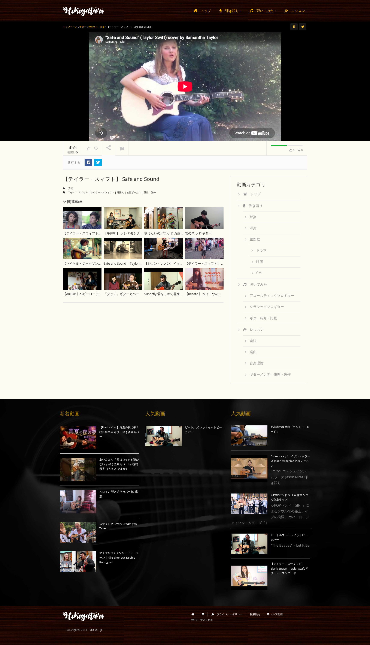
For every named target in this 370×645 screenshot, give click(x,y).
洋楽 (70, 188)
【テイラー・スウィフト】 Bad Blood (90, 233)
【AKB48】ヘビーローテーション (87, 294)
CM (259, 272)
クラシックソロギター (267, 306)
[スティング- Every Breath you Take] (78, 532)
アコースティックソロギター (272, 295)
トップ (204, 10)
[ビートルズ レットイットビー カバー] (163, 436)
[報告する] (122, 148)
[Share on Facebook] (88, 162)
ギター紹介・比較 (263, 318)
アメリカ (83, 192)
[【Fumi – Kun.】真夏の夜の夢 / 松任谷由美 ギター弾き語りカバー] (78, 437)
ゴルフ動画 (276, 614)
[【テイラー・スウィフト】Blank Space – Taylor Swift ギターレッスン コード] (249, 576)
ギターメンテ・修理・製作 (270, 374)
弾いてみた (264, 10)
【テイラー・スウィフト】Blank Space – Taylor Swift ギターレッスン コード (289, 568)
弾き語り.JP (96, 630)
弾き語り (231, 10)
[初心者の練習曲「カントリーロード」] (249, 435)
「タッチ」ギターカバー (121, 294)
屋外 (146, 192)
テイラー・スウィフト (102, 192)
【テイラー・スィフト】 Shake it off (211, 263)
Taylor (72, 192)
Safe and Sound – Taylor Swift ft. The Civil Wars (138, 263)
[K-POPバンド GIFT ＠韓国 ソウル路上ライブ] (249, 504)
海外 (153, 192)
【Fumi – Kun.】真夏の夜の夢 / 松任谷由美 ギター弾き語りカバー (119, 431)
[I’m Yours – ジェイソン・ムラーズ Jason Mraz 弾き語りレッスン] (249, 468)
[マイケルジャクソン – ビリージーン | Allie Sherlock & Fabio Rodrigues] (78, 561)
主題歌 (255, 239)
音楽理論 (256, 363)
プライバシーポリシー (228, 614)
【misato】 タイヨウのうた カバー (210, 294)
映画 (259, 261)
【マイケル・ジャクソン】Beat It (87, 263)
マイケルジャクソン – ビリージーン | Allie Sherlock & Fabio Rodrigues (118, 557)
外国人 (120, 192)
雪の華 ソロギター (198, 233)
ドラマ (261, 250)
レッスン (297, 10)
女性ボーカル (134, 192)
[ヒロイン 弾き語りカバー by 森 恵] (78, 501)
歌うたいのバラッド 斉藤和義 (165, 233)
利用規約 (255, 614)
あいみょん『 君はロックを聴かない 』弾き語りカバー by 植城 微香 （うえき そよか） (119, 464)
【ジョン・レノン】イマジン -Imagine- (172, 263)
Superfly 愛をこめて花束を (163, 294)
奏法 (253, 340)
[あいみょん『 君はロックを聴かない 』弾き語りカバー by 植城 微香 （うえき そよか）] (78, 469)
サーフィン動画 (203, 620)
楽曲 (253, 352)
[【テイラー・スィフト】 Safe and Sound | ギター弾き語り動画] (83, 10)
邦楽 (253, 216)
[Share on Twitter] (98, 162)
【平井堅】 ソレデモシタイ (123, 233)
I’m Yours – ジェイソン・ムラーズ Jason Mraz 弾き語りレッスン (290, 460)
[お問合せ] (203, 614)
